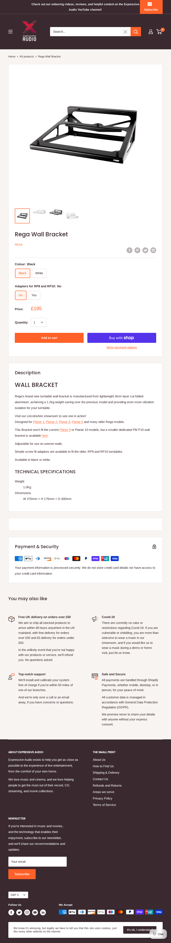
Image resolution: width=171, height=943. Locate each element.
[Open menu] (10, 31)
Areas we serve (103, 792)
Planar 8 (65, 429)
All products (27, 56)
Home (11, 56)
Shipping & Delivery (106, 772)
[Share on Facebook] (129, 250)
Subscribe (151, 9)
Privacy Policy (102, 798)
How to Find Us (103, 766)
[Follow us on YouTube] (35, 912)
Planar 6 (77, 422)
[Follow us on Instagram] (27, 912)
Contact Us (100, 779)
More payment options (122, 347)
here (45, 435)
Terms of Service (104, 805)
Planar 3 (64, 422)
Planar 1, (39, 422)
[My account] (151, 31)
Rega (19, 244)
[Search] (136, 31)
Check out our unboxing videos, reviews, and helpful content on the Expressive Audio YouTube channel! (85, 6)
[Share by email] (153, 250)
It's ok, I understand (140, 929)
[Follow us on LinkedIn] (43, 912)
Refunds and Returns (107, 785)
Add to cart (49, 338)
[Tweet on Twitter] (145, 250)
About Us (99, 759)
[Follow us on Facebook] (11, 912)
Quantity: (21, 322)
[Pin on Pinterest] (137, 250)
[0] (159, 31)
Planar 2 (51, 422)
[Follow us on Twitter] (19, 912)
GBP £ (15, 894)
